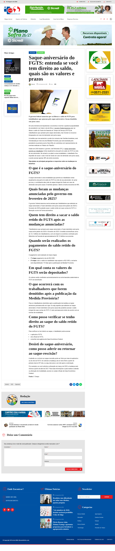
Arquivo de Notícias (21, 19)
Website (46, 461)
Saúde (96, 524)
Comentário (7, 447)
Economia (7, 78)
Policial (97, 521)
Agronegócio (98, 514)
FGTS (12, 384)
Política (7, 93)
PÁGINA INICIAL (70, 539)
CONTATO (109, 539)
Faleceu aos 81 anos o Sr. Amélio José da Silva (12, 69)
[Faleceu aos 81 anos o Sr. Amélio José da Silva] (12, 66)
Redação (33, 84)
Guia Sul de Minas (58, 19)
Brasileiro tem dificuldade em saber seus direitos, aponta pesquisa (62, 500)
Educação (80, 517)
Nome (46, 447)
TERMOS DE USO (99, 539)
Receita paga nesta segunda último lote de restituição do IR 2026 (11, 97)
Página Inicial (8, 19)
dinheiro (7, 384)
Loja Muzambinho (45, 19)
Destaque (9, 60)
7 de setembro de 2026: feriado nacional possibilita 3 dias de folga (63, 512)
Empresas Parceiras (72, 19)
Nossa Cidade (81, 514)
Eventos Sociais (99, 517)
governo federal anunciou (63, 128)
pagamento (17, 384)
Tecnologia (80, 527)
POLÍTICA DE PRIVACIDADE (84, 539)
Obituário (33, 19)
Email (46, 454)
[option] (54, 102)
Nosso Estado (8, 81)
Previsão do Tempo (100, 527)
